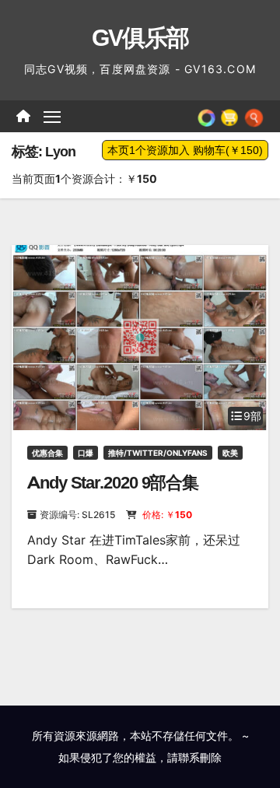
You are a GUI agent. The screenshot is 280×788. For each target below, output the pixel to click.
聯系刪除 (200, 757)
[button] (254, 116)
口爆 (85, 452)
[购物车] (229, 116)
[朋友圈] (206, 116)
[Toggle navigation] (52, 117)
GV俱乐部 (140, 37)
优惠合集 (47, 452)
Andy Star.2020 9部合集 (112, 482)
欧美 (230, 452)
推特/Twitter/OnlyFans (158, 452)
